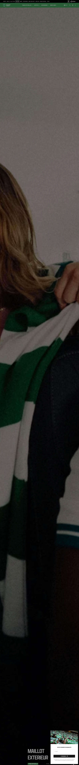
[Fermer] (75, 733)
